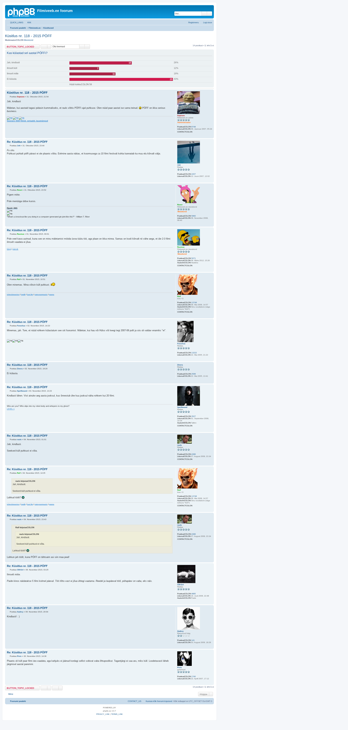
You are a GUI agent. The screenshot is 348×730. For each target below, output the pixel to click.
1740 (193, 676)
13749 (194, 302)
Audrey (180, 631)
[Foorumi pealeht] (21, 12)
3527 (193, 416)
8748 (193, 127)
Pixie (179, 667)
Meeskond (28, 40)
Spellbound (182, 407)
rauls (179, 445)
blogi (9, 249)
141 (193, 640)
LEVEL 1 (10, 409)
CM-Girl (180, 585)
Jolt (179, 165)
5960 (193, 216)
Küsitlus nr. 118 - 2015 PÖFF (28, 36)
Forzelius (181, 344)
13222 (194, 353)
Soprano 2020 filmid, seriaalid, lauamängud (27, 121)
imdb (23, 295)
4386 (193, 454)
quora (51, 295)
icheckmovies (13, 295)
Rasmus (181, 247)
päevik (15, 249)
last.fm (30, 295)
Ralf (179, 296)
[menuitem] (27, 22)
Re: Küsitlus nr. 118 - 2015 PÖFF (27, 141)
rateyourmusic (41, 295)
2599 (193, 374)
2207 (193, 174)
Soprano (181, 116)
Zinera (180, 365)
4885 (193, 594)
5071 (193, 258)
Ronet (179, 205)
